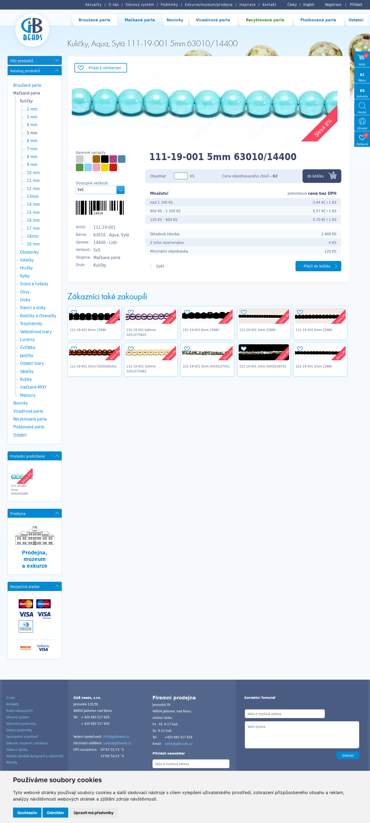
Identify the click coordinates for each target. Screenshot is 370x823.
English (308, 4)
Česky (292, 4)
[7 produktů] (96, 167)
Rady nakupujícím (19, 710)
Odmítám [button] (55, 812)
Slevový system (17, 717)
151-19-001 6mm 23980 (201, 329)
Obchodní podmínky (21, 723)
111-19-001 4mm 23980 (314, 329)
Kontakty (12, 704)
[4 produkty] (121, 159)
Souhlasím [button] (27, 812)
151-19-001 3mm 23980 (314, 366)
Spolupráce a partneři (22, 736)
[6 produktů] (113, 167)
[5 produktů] (113, 159)
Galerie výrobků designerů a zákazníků (34, 755)
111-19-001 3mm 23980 (257, 329)
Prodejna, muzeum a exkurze (34, 559)
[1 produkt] (105, 167)
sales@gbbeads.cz (117, 743)
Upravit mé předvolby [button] (93, 812)
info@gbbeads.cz (116, 736)
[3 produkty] (79, 167)
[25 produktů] (79, 159)
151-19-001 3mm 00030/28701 (262, 366)
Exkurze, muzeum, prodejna (27, 743)
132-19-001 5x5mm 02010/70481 (141, 369)
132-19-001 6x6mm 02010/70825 (141, 332)
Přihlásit (356, 4)
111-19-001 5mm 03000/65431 (93, 366)
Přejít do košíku (317, 266)
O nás (10, 697)
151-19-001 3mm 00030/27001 (206, 366)
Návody (11, 762)
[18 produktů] (88, 159)
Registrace (333, 4)
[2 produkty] (96, 159)
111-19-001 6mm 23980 (88, 329)
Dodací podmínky (19, 730)
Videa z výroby (17, 749)
